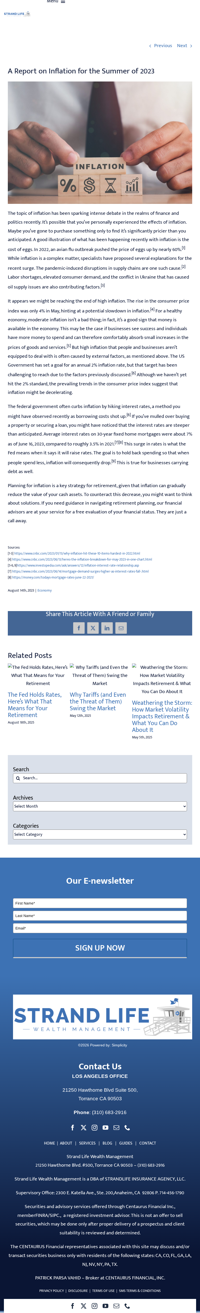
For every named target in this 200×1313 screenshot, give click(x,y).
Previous (163, 46)
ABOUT (66, 1143)
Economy (45, 590)
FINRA (41, 1215)
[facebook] (73, 1306)
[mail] (116, 1306)
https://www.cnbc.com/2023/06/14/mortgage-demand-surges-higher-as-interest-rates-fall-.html (80, 571)
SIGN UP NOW (100, 948)
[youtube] (105, 1306)
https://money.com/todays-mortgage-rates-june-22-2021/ (53, 577)
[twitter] (83, 1306)
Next (182, 46)
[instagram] (94, 1306)
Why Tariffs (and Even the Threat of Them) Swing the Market (98, 702)
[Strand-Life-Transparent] (17, 13)
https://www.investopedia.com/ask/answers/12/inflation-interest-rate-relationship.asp (78, 565)
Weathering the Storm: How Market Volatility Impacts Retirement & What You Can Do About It (162, 716)
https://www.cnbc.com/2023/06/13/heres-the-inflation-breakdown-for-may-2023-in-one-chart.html (82, 559)
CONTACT (147, 1143)
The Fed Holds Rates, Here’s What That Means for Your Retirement (34, 705)
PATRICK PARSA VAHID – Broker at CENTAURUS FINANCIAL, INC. (100, 1278)
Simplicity (119, 1045)
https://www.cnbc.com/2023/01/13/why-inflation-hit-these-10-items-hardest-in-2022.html (77, 553)
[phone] (127, 1306)
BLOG (107, 1143)
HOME (49, 1143)
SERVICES (87, 1143)
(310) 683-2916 (109, 1112)
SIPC (54, 1215)
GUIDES (125, 1143)
